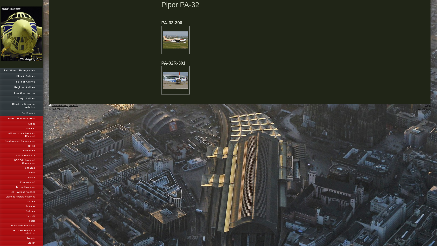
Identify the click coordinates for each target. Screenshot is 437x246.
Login (428, 105)
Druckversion (60, 105)
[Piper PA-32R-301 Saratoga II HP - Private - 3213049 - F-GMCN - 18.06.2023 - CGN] (175, 80)
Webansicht (424, 108)
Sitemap (73, 105)
